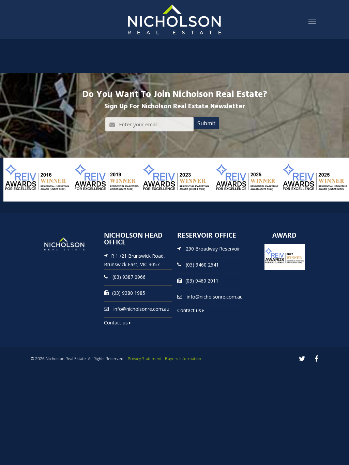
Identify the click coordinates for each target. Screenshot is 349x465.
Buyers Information (183, 359)
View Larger (18, 201)
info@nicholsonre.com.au (141, 309)
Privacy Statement (145, 359)
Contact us (116, 322)
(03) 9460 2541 (202, 264)
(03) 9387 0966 (129, 277)
